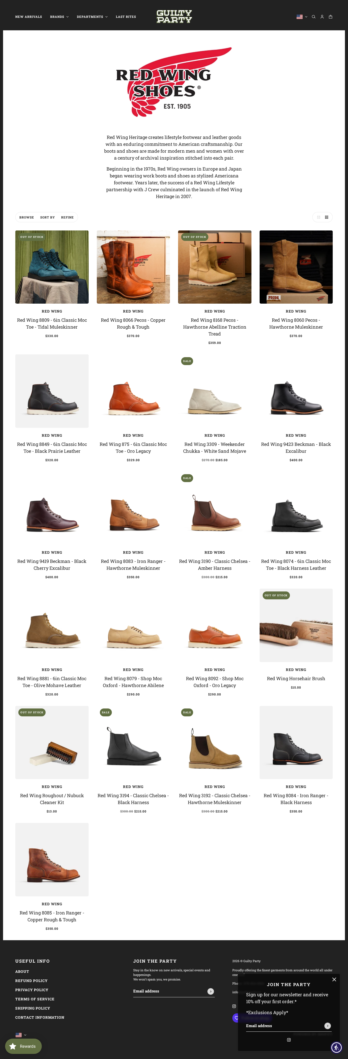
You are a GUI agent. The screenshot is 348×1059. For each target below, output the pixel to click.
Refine (67, 217)
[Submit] (327, 1026)
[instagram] (289, 1039)
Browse (26, 217)
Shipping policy (32, 1008)
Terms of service (35, 999)
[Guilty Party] (174, 16)
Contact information (39, 1017)
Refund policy (31, 980)
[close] (334, 979)
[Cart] (330, 17)
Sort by (47, 217)
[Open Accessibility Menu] (336, 1047)
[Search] (314, 17)
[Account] (322, 17)
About (22, 971)
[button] (317, 217)
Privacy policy (31, 989)
